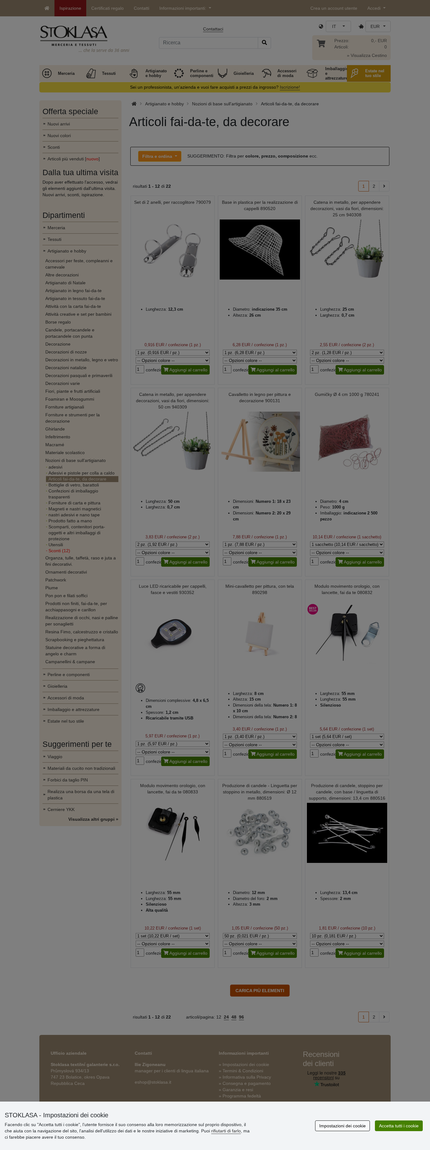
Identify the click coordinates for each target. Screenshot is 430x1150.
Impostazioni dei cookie (342, 1125)
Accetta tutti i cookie (399, 1125)
